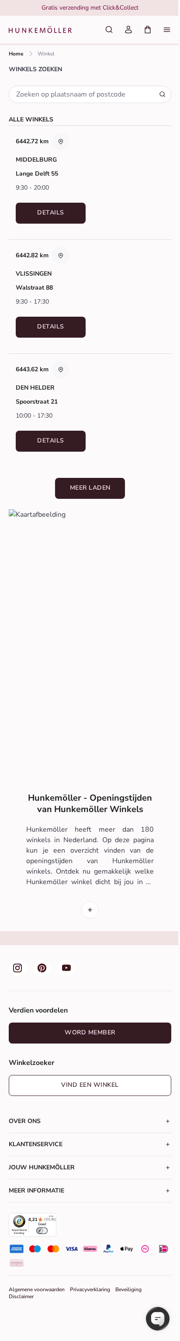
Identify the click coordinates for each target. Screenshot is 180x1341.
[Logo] (40, 29)
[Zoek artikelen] (109, 29)
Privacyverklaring (90, 1289)
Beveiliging (128, 1289)
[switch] (41, 1230)
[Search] (163, 94)
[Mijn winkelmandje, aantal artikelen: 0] (147, 29)
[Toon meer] (90, 910)
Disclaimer (21, 1296)
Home (16, 53)
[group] (90, 7)
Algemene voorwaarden (37, 1289)
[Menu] (167, 29)
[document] (90, 7)
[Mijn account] (128, 29)
